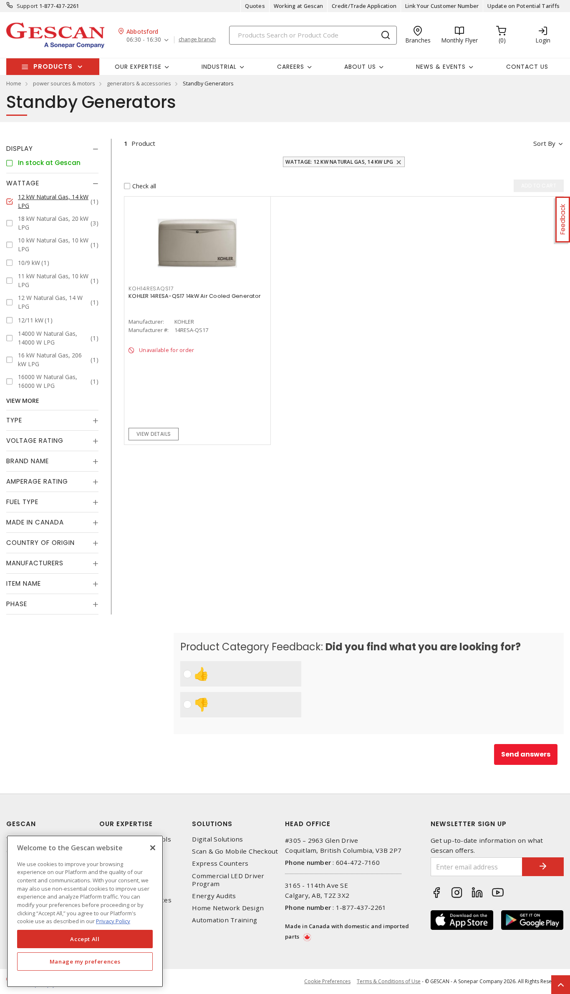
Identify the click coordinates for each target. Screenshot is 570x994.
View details (153, 433)
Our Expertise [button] (138, 66)
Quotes (255, 6)
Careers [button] (290, 66)
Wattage (22, 183)
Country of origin (40, 542)
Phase (16, 603)
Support (27, 6)
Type (14, 420)
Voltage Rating (34, 440)
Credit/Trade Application (364, 6)
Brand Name (27, 461)
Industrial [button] (219, 66)
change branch (197, 39)
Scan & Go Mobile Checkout (235, 851)
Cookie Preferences (327, 981)
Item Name (23, 583)
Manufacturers (34, 563)
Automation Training (224, 920)
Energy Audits (214, 896)
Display (19, 148)
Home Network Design (228, 908)
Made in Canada (35, 522)
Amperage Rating (37, 481)
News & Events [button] (441, 66)
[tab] (52, 149)
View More (22, 401)
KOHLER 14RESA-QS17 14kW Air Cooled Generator (195, 296)
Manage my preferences (85, 961)
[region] (85, 911)
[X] (153, 848)
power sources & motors (64, 83)
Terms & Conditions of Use (389, 981)
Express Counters (220, 863)
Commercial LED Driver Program (228, 880)
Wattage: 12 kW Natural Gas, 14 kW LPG (339, 161)
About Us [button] (360, 66)
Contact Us (527, 66)
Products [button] (53, 66)
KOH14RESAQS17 (151, 288)
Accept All (85, 939)
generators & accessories (139, 83)
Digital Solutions (217, 839)
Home (13, 83)
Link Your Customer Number (442, 6)
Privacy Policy (113, 921)
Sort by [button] (544, 143)
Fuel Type (22, 501)
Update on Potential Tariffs (523, 6)
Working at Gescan (298, 6)
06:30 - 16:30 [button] (143, 39)
